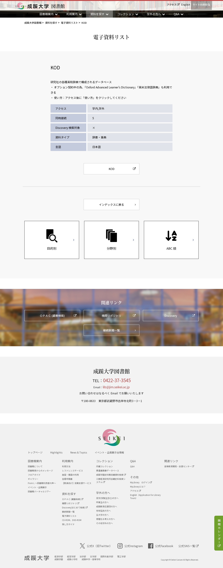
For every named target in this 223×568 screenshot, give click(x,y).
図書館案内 (35, 461)
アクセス (172, 4)
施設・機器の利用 (70, 474)
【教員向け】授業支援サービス (76, 483)
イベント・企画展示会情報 (109, 452)
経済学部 (59, 556)
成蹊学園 (59, 559)
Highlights (56, 452)
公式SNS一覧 (187, 546)
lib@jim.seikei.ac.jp (116, 387)
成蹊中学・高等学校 (91, 559)
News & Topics (78, 452)
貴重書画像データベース (107, 470)
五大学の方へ (102, 514)
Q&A (133, 461)
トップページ (35, 452)
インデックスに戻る (111, 204)
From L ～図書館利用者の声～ (42, 483)
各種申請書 (67, 478)
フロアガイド (34, 474)
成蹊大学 (36, 558)
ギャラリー (33, 478)
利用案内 (67, 461)
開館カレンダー (219, 531)
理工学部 (121, 556)
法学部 (83, 556)
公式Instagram (133, 546)
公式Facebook (164, 546)
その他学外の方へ (104, 523)
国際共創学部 (107, 556)
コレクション (104, 461)
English (185, 4)
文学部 (93, 556)
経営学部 (71, 556)
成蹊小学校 (72, 559)
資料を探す (69, 494)
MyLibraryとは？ (138, 486)
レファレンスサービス (72, 470)
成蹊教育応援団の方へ (106, 506)
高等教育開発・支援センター (178, 466)
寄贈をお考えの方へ (105, 518)
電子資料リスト (69, 515)
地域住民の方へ (103, 510)
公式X (99, 546)
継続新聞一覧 (68, 511)
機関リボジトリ (69, 503)
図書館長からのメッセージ (40, 470)
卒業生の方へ (102, 502)
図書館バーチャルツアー (39, 491)
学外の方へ (103, 493)
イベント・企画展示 (37, 487)
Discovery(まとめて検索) (74, 507)
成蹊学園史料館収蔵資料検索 (110, 474)
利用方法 (66, 466)
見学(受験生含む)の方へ (107, 498)
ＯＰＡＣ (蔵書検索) (71, 499)
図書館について (35, 466)
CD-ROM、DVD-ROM (71, 519)
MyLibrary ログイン (140, 482)
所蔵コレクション (104, 466)
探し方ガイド (68, 524)
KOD (111, 169)
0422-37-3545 (117, 380)
